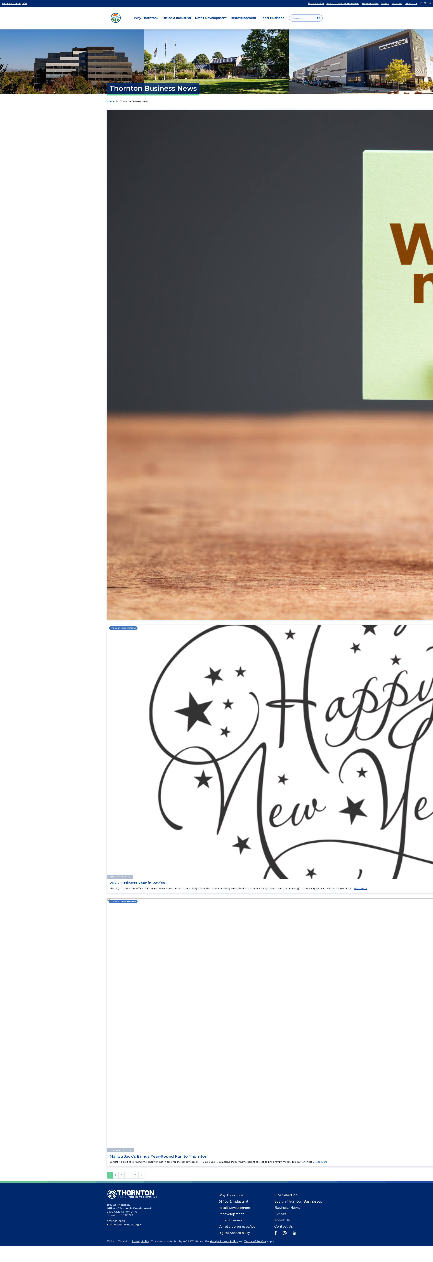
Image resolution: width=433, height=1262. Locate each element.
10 (134, 1175)
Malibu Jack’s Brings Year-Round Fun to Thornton (158, 1156)
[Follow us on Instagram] (425, 3)
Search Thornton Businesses (342, 3)
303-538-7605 (116, 1221)
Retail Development (211, 18)
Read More (360, 888)
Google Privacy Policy (224, 1241)
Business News (370, 3)
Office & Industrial (176, 18)
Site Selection (316, 3)
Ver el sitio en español (14, 3)
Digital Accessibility (234, 1233)
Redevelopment (243, 18)
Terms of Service (255, 1241)
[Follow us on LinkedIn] (430, 3)
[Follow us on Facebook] (420, 3)
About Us (397, 3)
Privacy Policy (140, 1241)
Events (385, 3)
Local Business (272, 18)
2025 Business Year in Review (138, 883)
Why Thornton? (146, 18)
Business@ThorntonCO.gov (124, 1224)
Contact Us (411, 3)
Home (110, 101)
